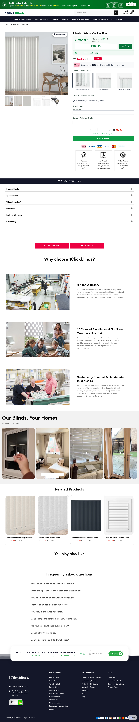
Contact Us (112, 678)
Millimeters (80, 100)
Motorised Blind (55, 703)
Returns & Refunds (114, 681)
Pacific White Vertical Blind (17, 537)
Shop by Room (116, 19)
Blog (83, 696)
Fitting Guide (87, 246)
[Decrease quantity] (85, 129)
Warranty (85, 690)
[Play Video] (18, 453)
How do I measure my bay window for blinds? (52, 597)
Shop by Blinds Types (22, 19)
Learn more (120, 65)
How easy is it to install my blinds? (47, 611)
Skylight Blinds (54, 696)
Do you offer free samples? (43, 632)
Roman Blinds (54, 687)
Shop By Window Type (80, 19)
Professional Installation (90, 684)
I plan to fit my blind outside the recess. (49, 604)
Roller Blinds (53, 681)
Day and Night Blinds (56, 693)
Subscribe (116, 654)
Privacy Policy (113, 687)
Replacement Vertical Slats (58, 706)
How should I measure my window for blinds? (52, 583)
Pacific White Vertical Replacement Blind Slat (122, 537)
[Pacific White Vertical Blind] (20, 515)
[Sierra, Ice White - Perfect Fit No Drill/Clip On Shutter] (86, 515)
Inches (102, 100)
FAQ (83, 693)
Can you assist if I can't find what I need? (50, 640)
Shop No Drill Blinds (59, 19)
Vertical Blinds (54, 678)
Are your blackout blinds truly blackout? (50, 625)
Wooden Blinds (54, 690)
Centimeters (92, 100)
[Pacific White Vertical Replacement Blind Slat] (119, 515)
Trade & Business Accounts (91, 678)
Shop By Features (99, 19)
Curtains (52, 709)
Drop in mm (77, 109)
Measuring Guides (88, 687)
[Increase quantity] (95, 129)
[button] (132, 13)
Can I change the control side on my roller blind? (54, 618)
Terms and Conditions (116, 684)
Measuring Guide (51, 246)
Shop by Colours (41, 19)
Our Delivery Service (89, 681)
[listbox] (103, 122)
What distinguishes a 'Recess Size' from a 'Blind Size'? (56, 590)
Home (6, 24)
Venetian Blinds (54, 684)
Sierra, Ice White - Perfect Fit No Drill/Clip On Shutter (92, 537)
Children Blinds (54, 700)
